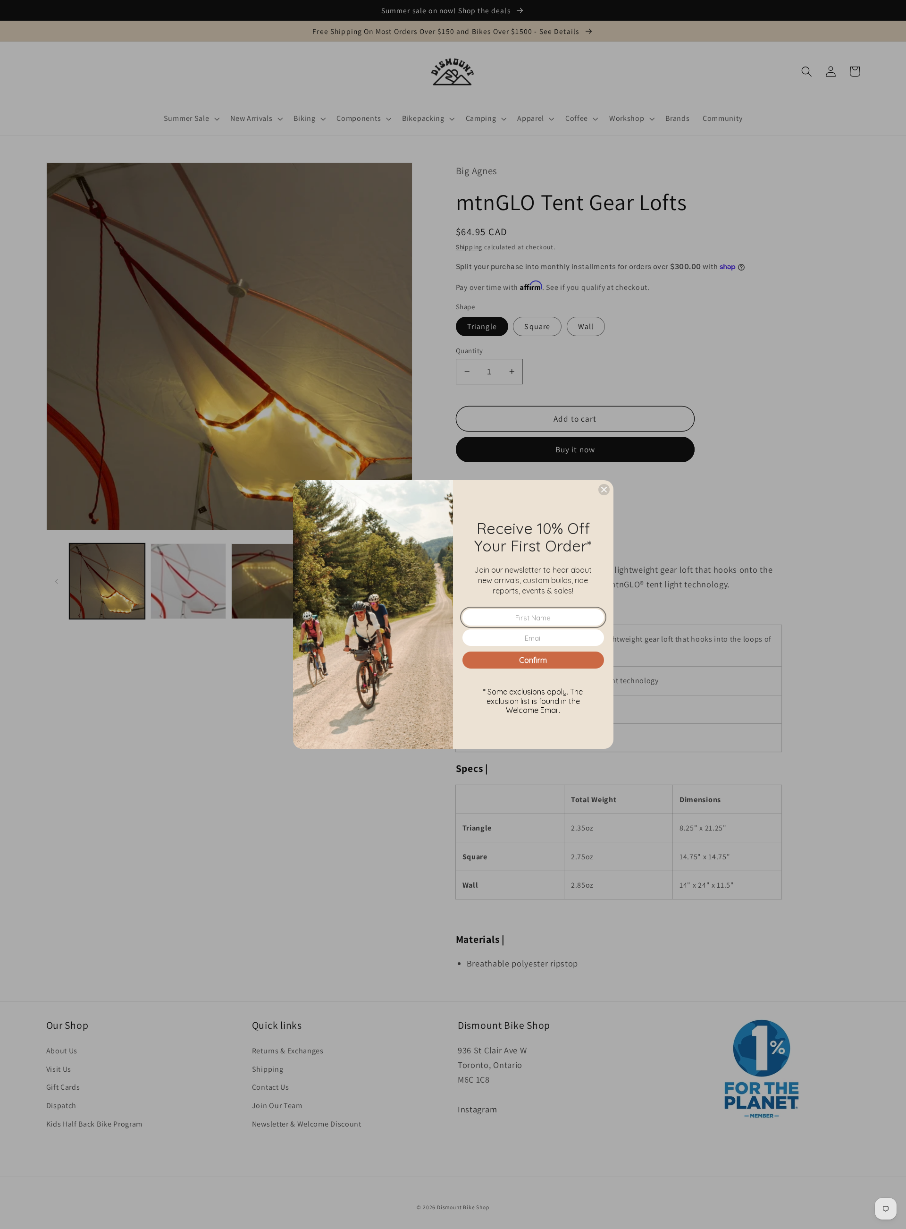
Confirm (533, 660)
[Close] (604, 489)
